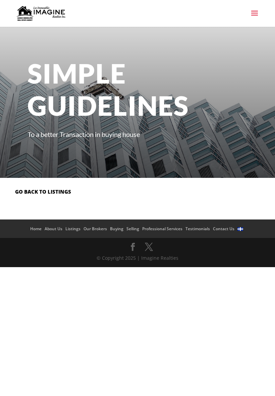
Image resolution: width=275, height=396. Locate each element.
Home (36, 229)
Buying (116, 229)
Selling (132, 229)
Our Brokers (95, 229)
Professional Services (162, 229)
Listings (72, 229)
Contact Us (223, 229)
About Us (53, 229)
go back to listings (43, 191)
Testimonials (197, 229)
